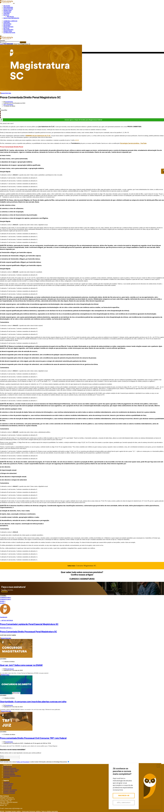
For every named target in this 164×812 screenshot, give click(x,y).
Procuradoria (8, 29)
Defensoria (7, 24)
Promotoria (7, 31)
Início (1, 44)
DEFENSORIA (7, 12)
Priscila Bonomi (9, 669)
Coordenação (9, 101)
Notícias (6, 28)
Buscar (22, 42)
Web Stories (10, 16)
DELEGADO (6, 5)
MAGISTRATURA (8, 9)
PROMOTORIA (7, 10)
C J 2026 (10, 771)
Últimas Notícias (9, 32)
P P (9, 768)
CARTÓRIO (6, 13)
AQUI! (77, 140)
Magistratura (8, 26)
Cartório (6, 22)
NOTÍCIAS (6, 15)
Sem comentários (8, 104)
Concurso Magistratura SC (86, 566)
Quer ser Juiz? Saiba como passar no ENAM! (21, 665)
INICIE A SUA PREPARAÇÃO (11, 18)
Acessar (4, 591)
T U (7, 766)
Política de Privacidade (22, 762)
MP (7, 788)
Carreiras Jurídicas (10, 21)
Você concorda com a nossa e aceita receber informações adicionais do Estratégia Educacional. (33, 762)
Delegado (6, 25)
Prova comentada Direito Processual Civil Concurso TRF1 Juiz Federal (33, 738)
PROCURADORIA (8, 7)
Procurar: (2, 40)
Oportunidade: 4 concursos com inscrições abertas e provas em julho (33, 701)
